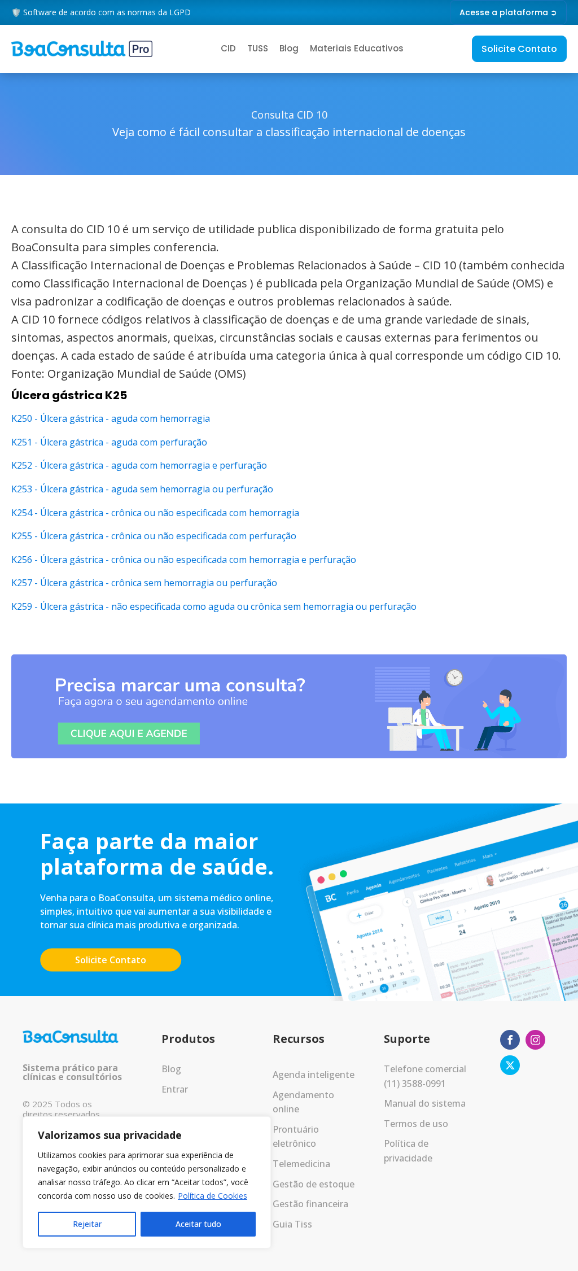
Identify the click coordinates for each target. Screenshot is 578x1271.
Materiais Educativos (357, 48)
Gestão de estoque (313, 1184)
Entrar (174, 1089)
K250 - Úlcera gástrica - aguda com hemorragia (110, 418)
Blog (289, 48)
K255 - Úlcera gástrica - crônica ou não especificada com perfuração (153, 536)
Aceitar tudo (198, 1223)
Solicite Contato (519, 48)
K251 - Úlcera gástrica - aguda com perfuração (109, 442)
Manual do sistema (425, 1103)
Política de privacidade (408, 1150)
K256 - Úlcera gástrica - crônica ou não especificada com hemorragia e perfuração (183, 559)
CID (228, 48)
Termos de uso (416, 1123)
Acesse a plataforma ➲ (508, 12)
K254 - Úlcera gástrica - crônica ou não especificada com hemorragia (155, 512)
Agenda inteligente (313, 1074)
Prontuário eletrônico (296, 1136)
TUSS (257, 48)
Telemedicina (301, 1164)
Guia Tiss (292, 1224)
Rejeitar (87, 1223)
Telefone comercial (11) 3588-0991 (425, 1076)
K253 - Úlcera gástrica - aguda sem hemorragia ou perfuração (142, 489)
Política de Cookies (212, 1195)
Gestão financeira (310, 1204)
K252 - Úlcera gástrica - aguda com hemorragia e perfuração (139, 465)
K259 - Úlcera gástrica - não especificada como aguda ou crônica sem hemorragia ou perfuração (214, 606)
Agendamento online (303, 1102)
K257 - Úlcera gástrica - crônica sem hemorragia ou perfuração (144, 582)
